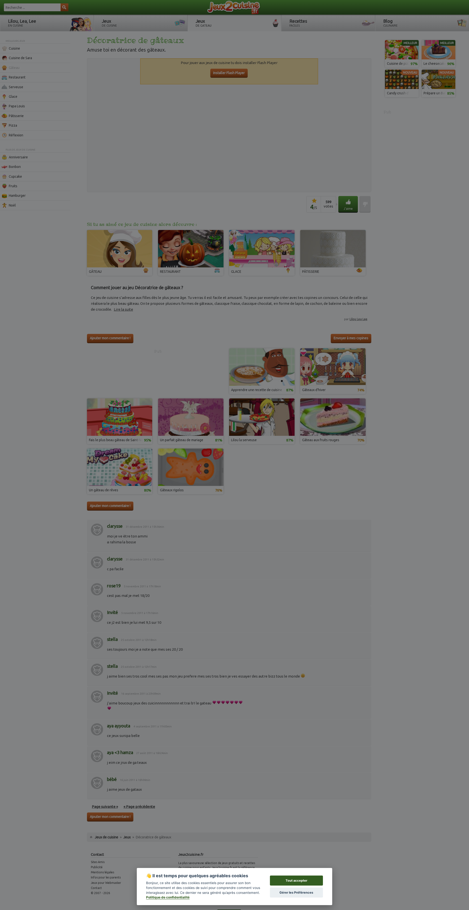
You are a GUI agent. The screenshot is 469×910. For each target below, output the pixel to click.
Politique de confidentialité (168, 897)
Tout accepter (296, 880)
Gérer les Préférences (296, 892)
